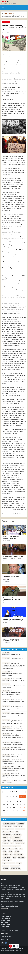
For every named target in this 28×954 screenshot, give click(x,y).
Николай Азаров (20, 843)
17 (4, 807)
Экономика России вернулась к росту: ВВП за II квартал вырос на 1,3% (14, 749)
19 (10, 807)
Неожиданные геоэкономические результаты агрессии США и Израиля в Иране (13, 775)
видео (14, 857)
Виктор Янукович (18, 826)
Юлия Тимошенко (18, 854)
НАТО (12, 843)
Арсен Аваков (20, 823)
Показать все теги (15, 868)
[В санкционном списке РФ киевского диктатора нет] (14, 530)
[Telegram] (2, 942)
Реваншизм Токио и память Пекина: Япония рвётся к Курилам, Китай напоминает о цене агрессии (13, 721)
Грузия (12, 831)
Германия (5, 831)
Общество (11, 13)
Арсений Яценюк (7, 826)
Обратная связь (6, 936)
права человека (15, 865)
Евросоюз (5, 837)
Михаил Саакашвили (17, 840)
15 (20, 804)
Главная (6, 13)
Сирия (4, 851)
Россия (11, 848)
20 (14, 807)
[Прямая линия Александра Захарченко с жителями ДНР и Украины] (14, 591)
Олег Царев (6, 846)
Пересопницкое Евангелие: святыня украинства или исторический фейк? (14, 714)
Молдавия (5, 843)
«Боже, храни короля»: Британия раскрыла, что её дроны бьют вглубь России (13, 708)
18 (7, 807)
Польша (5, 848)
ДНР (17, 831)
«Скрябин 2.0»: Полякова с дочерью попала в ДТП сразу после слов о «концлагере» (14, 685)
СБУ (16, 848)
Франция (5, 854)
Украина (17, 851)
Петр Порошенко (15, 846)
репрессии (5, 868)
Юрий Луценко (6, 857)
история (19, 863)
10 (4, 804)
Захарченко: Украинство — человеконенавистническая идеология (11, 578)
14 (17, 804)
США (21, 848)
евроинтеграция (7, 860)
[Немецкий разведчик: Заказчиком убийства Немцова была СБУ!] (14, 632)
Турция (10, 851)
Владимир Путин (20, 829)
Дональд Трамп (17, 834)
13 (13, 804)
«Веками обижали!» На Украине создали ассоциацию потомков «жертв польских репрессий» (13, 768)
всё (23, 649)
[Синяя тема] (17, 946)
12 (10, 804)
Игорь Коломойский (15, 837)
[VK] (6, 942)
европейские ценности (9, 863)
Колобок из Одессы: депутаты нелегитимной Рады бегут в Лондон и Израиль (12, 673)
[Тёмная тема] (14, 946)
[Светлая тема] (10, 946)
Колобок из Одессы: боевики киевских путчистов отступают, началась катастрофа (13, 761)
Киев (4, 840)
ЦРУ (11, 854)
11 (7, 804)
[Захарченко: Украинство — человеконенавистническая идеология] (14, 569)
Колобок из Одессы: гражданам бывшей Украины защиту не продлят (13, 701)
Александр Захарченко (9, 823)
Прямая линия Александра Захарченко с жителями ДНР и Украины (12, 599)
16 (24, 804)
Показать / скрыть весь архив (9, 930)
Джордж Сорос (7, 834)
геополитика (21, 857)
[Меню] (3, 7)
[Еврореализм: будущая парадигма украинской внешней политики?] (14, 612)
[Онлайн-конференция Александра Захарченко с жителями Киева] (14, 549)
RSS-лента (5, 939)
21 (17, 807)
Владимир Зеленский (8, 829)
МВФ (9, 840)
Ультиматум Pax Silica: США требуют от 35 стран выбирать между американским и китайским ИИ (12, 728)
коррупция (5, 865)
